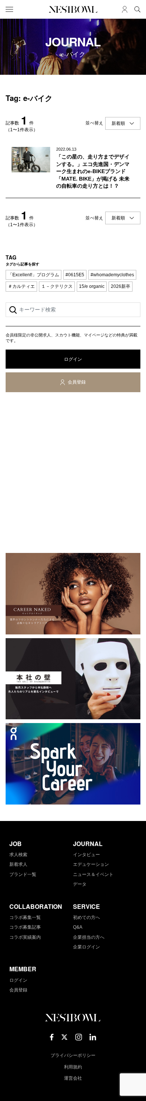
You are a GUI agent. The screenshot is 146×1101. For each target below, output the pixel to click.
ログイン (73, 359)
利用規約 (73, 1067)
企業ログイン (86, 947)
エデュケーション (91, 864)
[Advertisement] (73, 474)
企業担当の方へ (88, 937)
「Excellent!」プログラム (33, 274)
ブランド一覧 (22, 874)
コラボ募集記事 (25, 927)
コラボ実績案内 (25, 937)
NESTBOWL (73, 9)
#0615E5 (75, 274)
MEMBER (22, 969)
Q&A (77, 927)
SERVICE (86, 906)
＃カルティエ (21, 286)
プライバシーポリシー (73, 1055)
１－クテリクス (57, 286)
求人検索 (18, 854)
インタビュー (86, 854)
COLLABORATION (35, 906)
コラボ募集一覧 (25, 917)
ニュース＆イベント (93, 874)
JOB (15, 843)
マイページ (124, 9)
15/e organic (91, 286)
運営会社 (73, 1078)
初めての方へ (86, 917)
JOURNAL (88, 843)
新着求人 (18, 864)
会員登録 (77, 382)
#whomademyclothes (112, 274)
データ (79, 884)
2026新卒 (120, 286)
